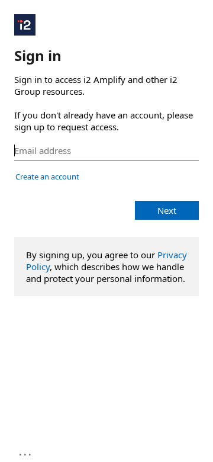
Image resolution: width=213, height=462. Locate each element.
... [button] (26, 451)
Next (166, 210)
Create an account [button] (47, 176)
